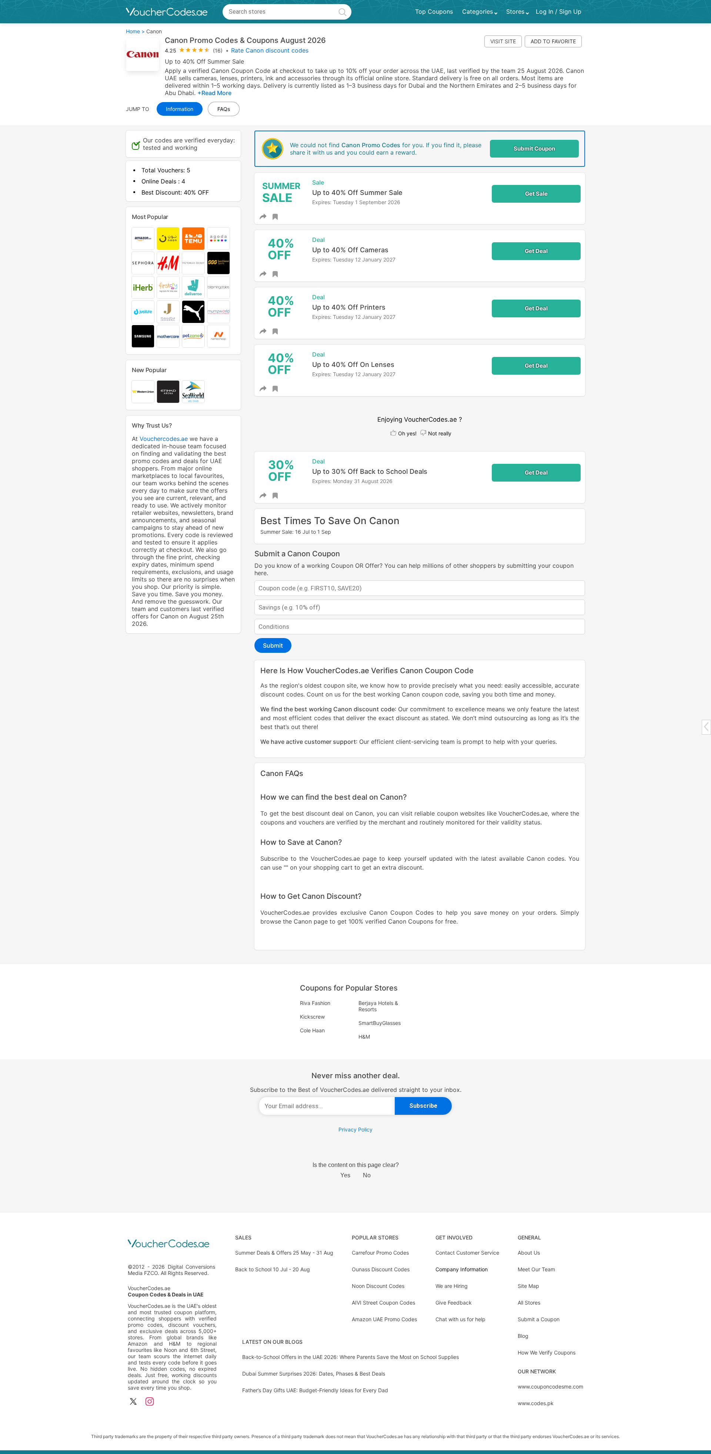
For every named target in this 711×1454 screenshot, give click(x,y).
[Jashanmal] (168, 312)
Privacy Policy (355, 1129)
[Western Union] (143, 392)
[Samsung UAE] (143, 336)
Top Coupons (434, 12)
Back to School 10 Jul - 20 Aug (272, 1269)
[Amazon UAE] (143, 238)
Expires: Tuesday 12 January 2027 (353, 259)
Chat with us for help (460, 1319)
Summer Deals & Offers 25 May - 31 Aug (284, 1252)
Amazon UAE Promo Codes (384, 1319)
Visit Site (503, 41)
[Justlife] (143, 312)
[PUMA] (193, 312)
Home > (135, 31)
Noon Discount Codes (378, 1286)
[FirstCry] (168, 287)
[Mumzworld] (218, 312)
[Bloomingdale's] (218, 287)
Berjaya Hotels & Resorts (378, 1006)
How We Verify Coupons (546, 1352)
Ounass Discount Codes (381, 1269)
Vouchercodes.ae (164, 438)
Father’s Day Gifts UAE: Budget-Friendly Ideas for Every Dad (315, 1390)
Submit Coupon (534, 148)
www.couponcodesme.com (550, 1386)
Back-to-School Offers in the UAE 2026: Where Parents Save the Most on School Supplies (350, 1357)
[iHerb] (143, 287)
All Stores (529, 1302)
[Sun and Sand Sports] (218, 263)
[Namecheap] (218, 336)
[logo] (166, 12)
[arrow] (706, 726)
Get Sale (536, 193)
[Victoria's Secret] (193, 263)
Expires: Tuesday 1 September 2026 (356, 202)
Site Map (528, 1286)
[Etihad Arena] (168, 392)
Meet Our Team (536, 1269)
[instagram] (149, 1402)
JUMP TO (137, 109)
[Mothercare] (168, 336)
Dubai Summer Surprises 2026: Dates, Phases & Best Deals (313, 1373)
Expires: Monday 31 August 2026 (352, 481)
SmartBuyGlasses (379, 1023)
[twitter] (133, 1402)
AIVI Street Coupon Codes (383, 1302)
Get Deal (536, 250)
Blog (523, 1336)
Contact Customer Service (467, 1252)
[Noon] (168, 238)
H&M (364, 1036)
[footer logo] (172, 1244)
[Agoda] (218, 238)
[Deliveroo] (193, 287)
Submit (273, 645)
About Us (529, 1252)
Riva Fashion (315, 1003)
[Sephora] (143, 263)
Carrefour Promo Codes (380, 1252)
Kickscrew (312, 1016)
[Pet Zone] (193, 336)
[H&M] (168, 263)
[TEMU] (193, 238)
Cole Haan (312, 1030)
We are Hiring (451, 1286)
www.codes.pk (536, 1403)
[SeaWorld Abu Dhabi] (193, 392)
